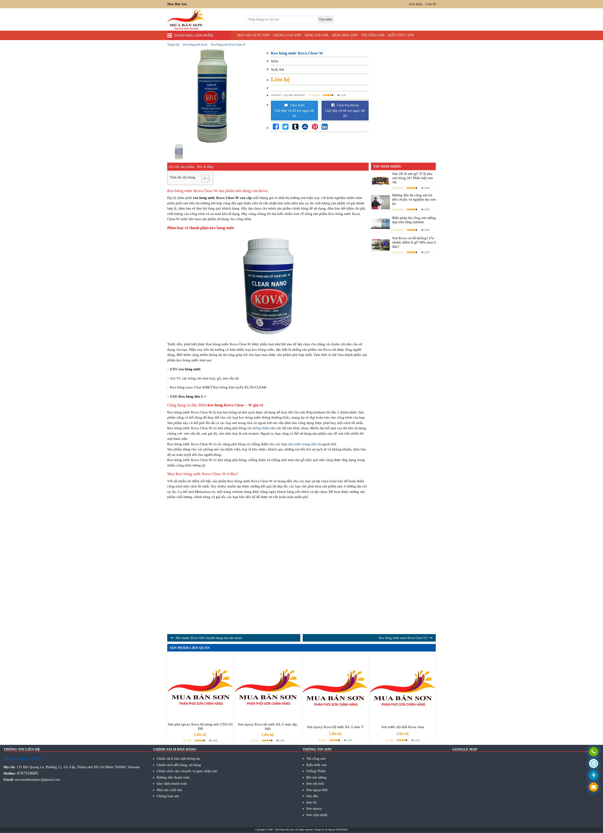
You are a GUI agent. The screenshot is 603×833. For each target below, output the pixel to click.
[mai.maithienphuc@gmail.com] (593, 787)
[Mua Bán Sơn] (593, 775)
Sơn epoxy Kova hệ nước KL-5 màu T (335, 727)
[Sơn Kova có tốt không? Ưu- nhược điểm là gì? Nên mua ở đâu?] (380, 245)
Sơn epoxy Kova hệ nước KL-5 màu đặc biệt (267, 726)
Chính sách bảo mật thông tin (178, 758)
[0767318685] (593, 752)
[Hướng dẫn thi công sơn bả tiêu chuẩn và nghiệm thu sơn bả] (380, 202)
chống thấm (260, 428)
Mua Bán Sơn (286, 829)
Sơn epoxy (314, 808)
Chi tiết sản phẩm (181, 167)
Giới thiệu (415, 4)
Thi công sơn (372, 35)
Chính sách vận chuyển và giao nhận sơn (187, 771)
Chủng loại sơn (287, 35)
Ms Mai (187, 740)
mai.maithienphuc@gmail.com (37, 779)
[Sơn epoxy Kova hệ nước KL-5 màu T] (335, 688)
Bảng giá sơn (316, 35)
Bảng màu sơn (344, 35)
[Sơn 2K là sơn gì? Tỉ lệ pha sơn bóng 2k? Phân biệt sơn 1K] (380, 180)
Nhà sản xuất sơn (253, 35)
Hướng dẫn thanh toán (173, 777)
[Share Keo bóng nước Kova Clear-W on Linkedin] (325, 127)
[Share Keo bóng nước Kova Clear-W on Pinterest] (315, 127)
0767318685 (27, 773)
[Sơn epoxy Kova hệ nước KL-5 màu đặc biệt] (268, 687)
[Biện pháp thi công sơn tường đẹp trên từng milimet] (380, 223)
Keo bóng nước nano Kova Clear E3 (403, 638)
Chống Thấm (316, 771)
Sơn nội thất (315, 783)
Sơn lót (311, 802)
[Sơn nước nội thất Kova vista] (403, 688)
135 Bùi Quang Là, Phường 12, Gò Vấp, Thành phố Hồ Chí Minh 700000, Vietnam (78, 767)
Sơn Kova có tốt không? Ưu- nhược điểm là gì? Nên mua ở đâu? (414, 242)
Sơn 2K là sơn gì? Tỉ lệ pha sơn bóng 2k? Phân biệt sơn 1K (412, 178)
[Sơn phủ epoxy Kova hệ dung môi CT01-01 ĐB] (200, 687)
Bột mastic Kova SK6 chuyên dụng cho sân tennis (209, 638)
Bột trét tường (316, 777)
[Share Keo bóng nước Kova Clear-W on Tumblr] (295, 127)
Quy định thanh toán (172, 783)
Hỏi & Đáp (205, 167)
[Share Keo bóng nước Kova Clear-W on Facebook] (276, 127)
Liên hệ (431, 4)
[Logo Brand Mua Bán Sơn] (185, 19)
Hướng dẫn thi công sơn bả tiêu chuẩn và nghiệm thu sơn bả (414, 199)
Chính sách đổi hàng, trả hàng (179, 765)
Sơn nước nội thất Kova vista (402, 727)
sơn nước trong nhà (302, 444)
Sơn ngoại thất (316, 790)
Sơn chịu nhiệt (316, 815)
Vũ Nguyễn (313, 95)
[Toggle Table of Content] (203, 178)
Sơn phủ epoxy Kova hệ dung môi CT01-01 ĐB (200, 726)
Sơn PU (175, 378)
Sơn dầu (312, 796)
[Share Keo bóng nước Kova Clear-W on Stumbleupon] (305, 127)
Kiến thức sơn (401, 35)
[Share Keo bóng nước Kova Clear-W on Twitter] (285, 127)
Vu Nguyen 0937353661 (336, 829)
